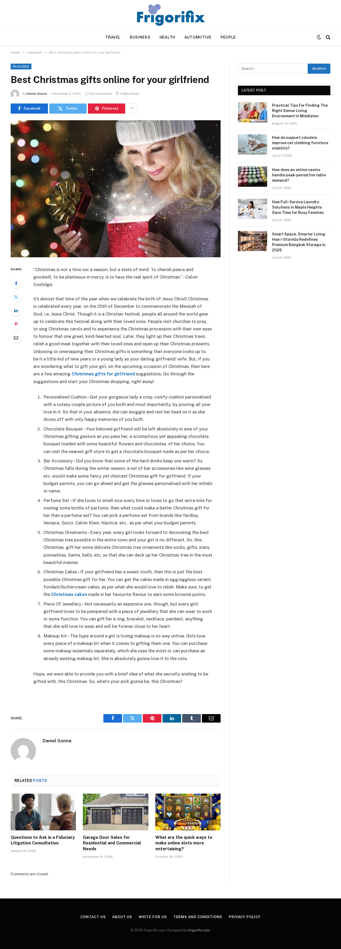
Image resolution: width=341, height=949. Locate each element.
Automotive (198, 37)
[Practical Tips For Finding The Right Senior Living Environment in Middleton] (252, 112)
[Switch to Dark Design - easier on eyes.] (318, 37)
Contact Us (92, 917)
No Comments (101, 94)
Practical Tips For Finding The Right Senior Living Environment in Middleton (300, 110)
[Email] (16, 337)
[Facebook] (16, 283)
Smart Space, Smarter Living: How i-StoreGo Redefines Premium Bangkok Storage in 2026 (299, 242)
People (228, 37)
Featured (21, 66)
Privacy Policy (245, 917)
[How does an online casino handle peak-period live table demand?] (252, 177)
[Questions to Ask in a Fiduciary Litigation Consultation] (43, 812)
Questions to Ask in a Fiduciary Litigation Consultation (43, 840)
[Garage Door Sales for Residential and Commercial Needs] (115, 812)
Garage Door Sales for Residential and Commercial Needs (112, 843)
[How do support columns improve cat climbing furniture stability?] (252, 144)
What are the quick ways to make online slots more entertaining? (183, 843)
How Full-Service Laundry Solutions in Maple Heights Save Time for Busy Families (298, 207)
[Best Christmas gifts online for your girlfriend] (116, 188)
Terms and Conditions (197, 917)
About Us (122, 917)
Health (167, 37)
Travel (113, 37)
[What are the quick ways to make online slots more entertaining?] (188, 812)
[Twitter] (16, 297)
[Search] (327, 37)
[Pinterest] (16, 324)
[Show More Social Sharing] (132, 108)
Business (140, 37)
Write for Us (153, 917)
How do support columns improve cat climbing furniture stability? (300, 142)
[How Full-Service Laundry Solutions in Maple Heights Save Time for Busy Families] (252, 209)
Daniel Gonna (37, 94)
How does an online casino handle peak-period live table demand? (299, 175)
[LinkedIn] (16, 310)
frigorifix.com (199, 930)
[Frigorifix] (170, 14)
